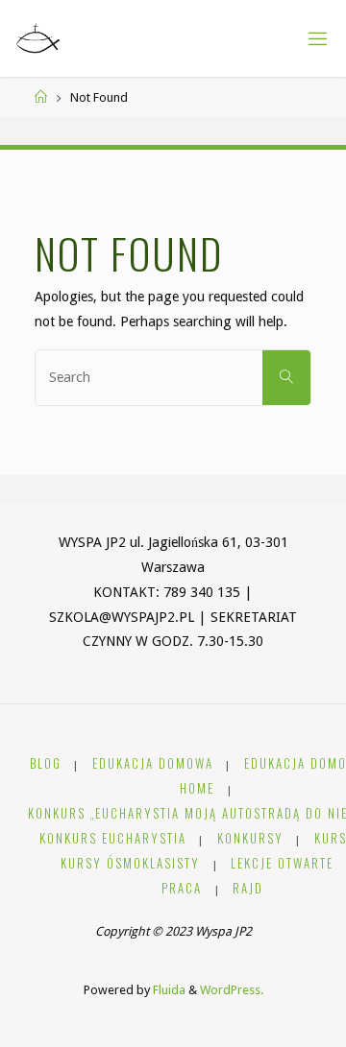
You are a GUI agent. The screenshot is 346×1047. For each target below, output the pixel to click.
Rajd (248, 888)
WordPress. (231, 990)
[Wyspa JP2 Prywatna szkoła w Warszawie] (38, 38)
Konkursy (250, 838)
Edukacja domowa (152, 763)
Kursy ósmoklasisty (130, 863)
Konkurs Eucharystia (112, 838)
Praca (181, 888)
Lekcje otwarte (282, 863)
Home (197, 788)
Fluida (167, 990)
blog (46, 763)
